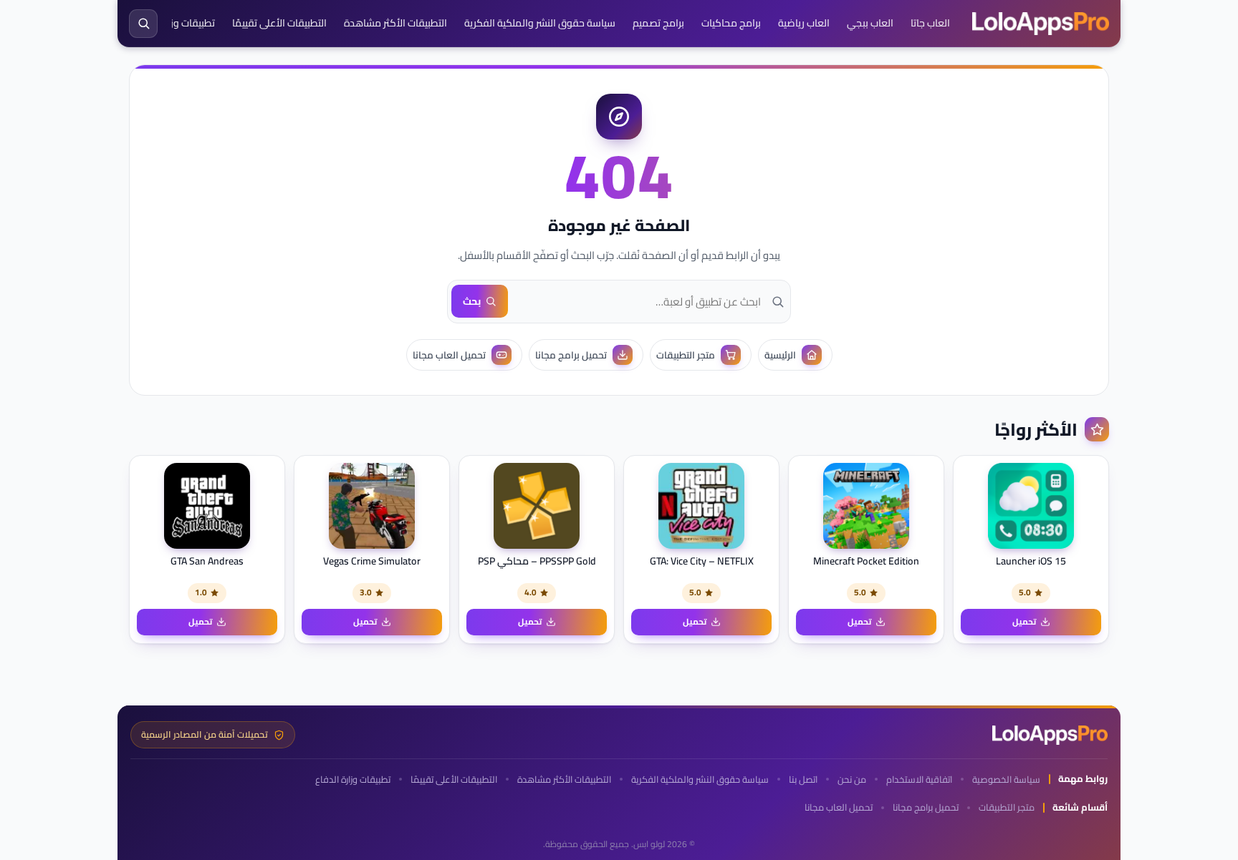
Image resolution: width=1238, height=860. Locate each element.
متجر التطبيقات (1007, 807)
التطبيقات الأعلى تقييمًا (279, 23)
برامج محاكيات (731, 23)
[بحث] (143, 23)
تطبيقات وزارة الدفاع (172, 23)
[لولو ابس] (1040, 23)
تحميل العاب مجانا (839, 807)
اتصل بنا (803, 779)
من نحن (852, 779)
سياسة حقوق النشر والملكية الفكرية (539, 23)
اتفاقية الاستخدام (919, 779)
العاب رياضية (804, 23)
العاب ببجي (870, 23)
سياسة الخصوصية (1006, 779)
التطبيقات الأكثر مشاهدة (395, 23)
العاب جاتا (930, 23)
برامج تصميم (658, 23)
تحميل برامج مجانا (926, 807)
